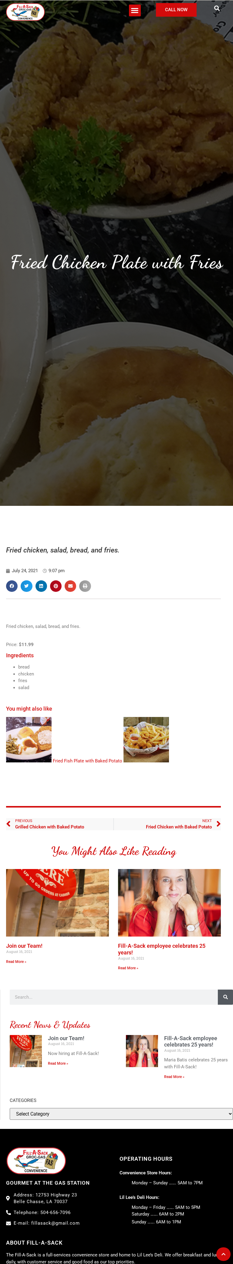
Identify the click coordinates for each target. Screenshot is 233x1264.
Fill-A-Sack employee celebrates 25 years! (190, 1041)
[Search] (225, 997)
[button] (135, 10)
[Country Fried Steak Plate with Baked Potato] (29, 741)
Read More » (16, 962)
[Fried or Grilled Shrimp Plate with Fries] (146, 741)
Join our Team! (24, 946)
